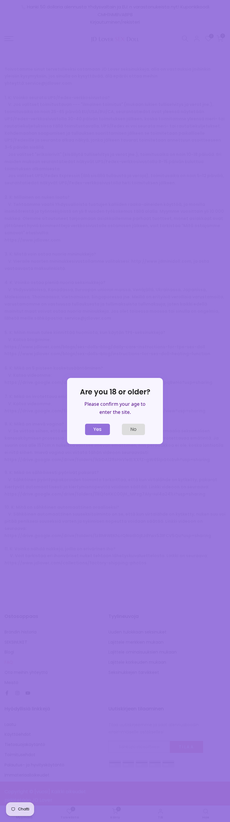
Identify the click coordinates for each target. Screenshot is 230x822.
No (133, 429)
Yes (97, 429)
